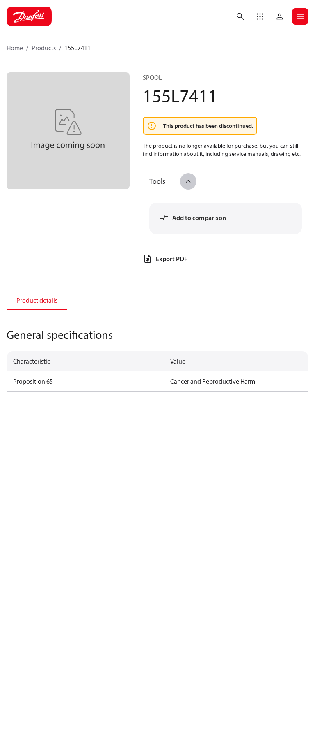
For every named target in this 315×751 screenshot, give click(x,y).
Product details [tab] (36, 300)
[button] (260, 16)
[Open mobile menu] (300, 16)
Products (44, 48)
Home (15, 48)
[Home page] (29, 16)
